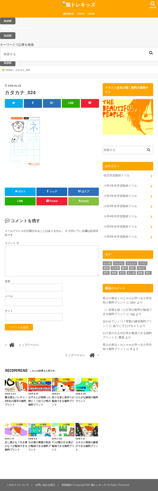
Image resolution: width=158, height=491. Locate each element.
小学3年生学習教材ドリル (120, 206)
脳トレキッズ (98, 484)
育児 (122, 273)
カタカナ (131, 263)
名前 (7, 281)
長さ (148, 273)
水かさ (141, 268)
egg (132, 314)
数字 (124, 268)
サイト (9, 310)
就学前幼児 (68, 14)
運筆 (140, 273)
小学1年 (80, 14)
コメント (12, 243)
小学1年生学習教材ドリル (120, 185)
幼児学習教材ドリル (117, 175)
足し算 (131, 273)
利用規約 (67, 484)
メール (9, 296)
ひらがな (118, 263)
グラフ (142, 263)
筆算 (114, 273)
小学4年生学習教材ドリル (120, 216)
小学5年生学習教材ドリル (120, 226)
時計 (132, 268)
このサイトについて (17, 484)
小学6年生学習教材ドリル (120, 236)
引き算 (115, 268)
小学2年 (91, 14)
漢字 (106, 273)
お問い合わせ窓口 (45, 484)
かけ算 (107, 263)
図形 (106, 268)
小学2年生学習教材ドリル (120, 195)
